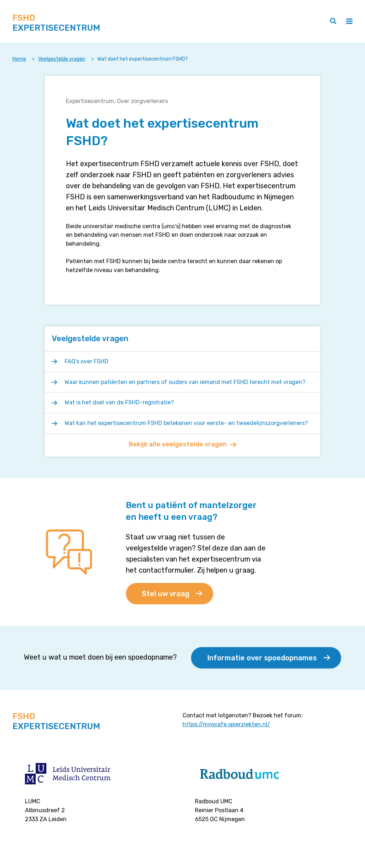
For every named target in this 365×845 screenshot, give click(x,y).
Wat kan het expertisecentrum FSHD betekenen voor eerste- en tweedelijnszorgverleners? (186, 423)
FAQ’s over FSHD (86, 361)
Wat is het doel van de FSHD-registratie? (119, 402)
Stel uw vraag (165, 593)
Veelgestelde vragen (61, 59)
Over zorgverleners (142, 101)
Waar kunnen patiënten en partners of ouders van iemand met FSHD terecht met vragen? (185, 382)
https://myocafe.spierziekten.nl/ (226, 724)
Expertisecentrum (90, 101)
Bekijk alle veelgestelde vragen (178, 444)
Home (19, 59)
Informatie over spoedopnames (262, 658)
